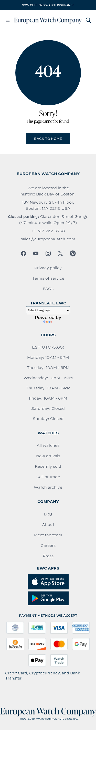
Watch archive (48, 487)
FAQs (48, 289)
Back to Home (48, 138)
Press (48, 556)
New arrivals (48, 456)
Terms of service (48, 278)
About (48, 525)
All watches (48, 445)
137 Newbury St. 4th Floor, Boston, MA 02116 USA (48, 205)
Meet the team (48, 535)
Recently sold (48, 466)
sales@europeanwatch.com (48, 239)
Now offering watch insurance (48, 5)
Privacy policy (48, 268)
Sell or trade (48, 477)
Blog (48, 514)
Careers (48, 545)
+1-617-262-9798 (48, 231)
